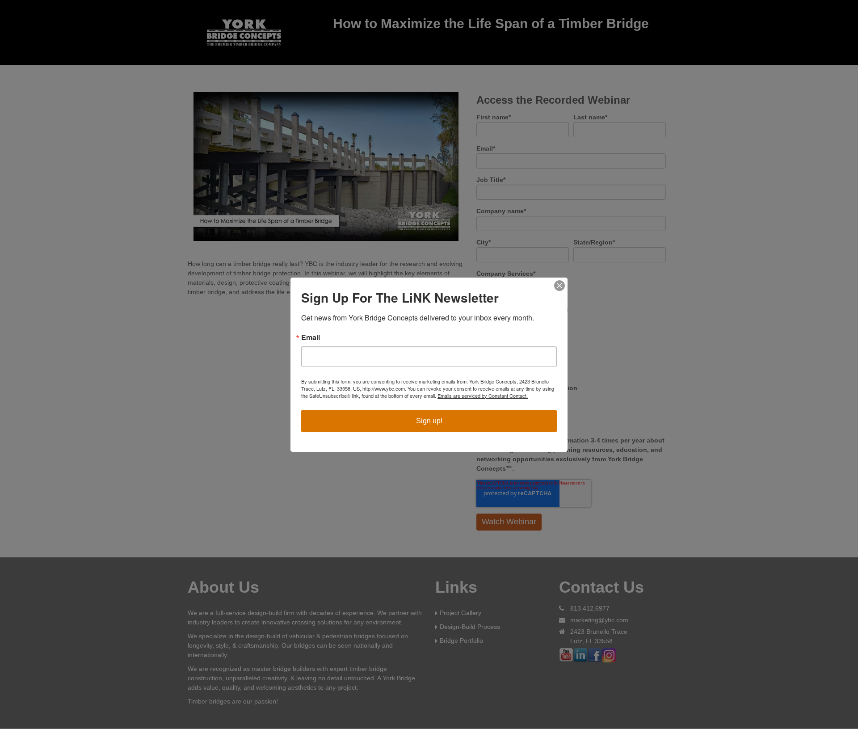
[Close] (559, 285)
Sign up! (429, 421)
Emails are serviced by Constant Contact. (482, 395)
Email (310, 337)
